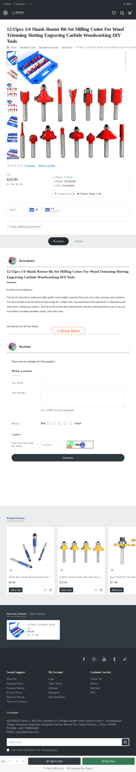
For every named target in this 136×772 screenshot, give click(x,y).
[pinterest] (94, 659)
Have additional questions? (25, 226)
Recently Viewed (16, 613)
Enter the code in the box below (22, 444)
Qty (3, 761)
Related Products (16, 518)
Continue (68, 457)
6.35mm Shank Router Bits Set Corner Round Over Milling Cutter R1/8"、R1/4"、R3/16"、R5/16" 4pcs (81, 577)
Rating (15, 423)
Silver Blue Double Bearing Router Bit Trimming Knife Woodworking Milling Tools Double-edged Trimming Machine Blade (30, 577)
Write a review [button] (46, 165)
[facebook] (83, 659)
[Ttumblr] (114, 659)
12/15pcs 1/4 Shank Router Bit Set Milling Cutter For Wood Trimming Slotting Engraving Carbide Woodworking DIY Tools (42, 624)
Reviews (79, 241)
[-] (10, 761)
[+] (23, 761)
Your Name (17, 382)
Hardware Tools (28, 47)
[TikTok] (124, 659)
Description (58, 241)
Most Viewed (37, 613)
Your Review (18, 392)
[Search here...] (122, 12)
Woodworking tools (49, 47)
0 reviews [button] (29, 165)
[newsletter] (125, 742)
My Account (56, 672)
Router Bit (67, 47)
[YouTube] (104, 659)
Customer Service (100, 672)
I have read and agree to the (33, 749)
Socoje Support (16, 672)
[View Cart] (130, 12)
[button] (13, 52)
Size (12, 209)
